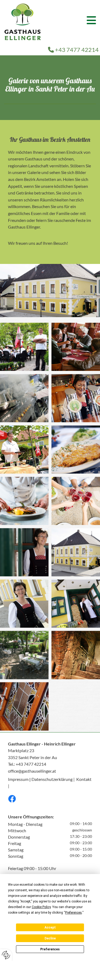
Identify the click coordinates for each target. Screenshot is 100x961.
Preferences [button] (73, 912)
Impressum (18, 779)
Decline (50, 938)
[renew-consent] (6, 955)
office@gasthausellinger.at (32, 770)
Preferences (50, 949)
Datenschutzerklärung (52, 779)
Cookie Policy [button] (41, 907)
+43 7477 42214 (73, 49)
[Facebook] (50, 799)
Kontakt (83, 779)
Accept (50, 927)
